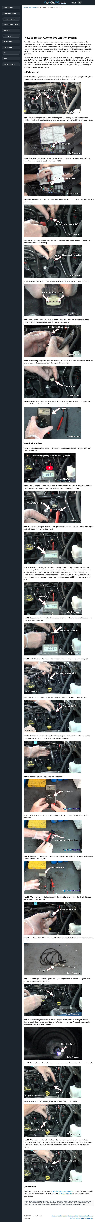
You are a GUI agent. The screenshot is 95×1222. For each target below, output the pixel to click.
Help (60, 1216)
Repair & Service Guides (11, 24)
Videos (6, 53)
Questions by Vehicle (10, 13)
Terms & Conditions (86, 1216)
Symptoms (7, 30)
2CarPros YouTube (65, 1194)
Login (74, 2)
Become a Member (9, 64)
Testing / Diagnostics (10, 19)
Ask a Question (8, 7)
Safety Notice (75, 1218)
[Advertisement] (59, 22)
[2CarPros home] (46, 2)
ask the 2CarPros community (63, 1191)
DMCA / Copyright (87, 1218)
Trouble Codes (8, 41)
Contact (54, 1216)
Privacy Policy (73, 1216)
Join (80, 2)
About (65, 1216)
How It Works (8, 47)
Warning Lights (8, 36)
